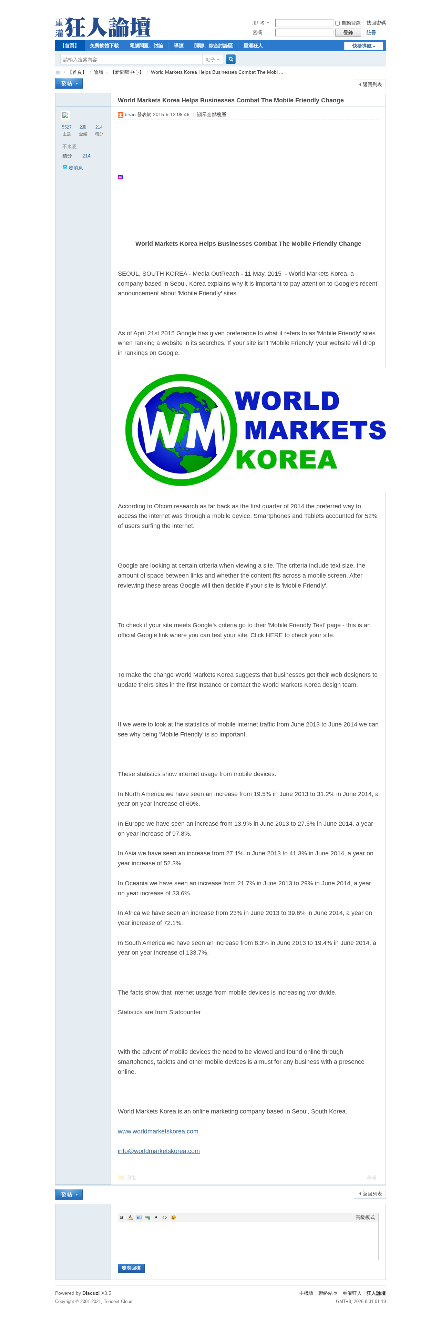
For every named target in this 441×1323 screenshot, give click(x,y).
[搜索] (229, 59)
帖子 (210, 59)
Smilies (173, 1217)
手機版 (306, 1293)
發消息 (76, 168)
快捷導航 (362, 46)
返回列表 (372, 84)
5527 (67, 127)
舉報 (372, 1177)
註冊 (371, 32)
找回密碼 (376, 23)
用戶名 (258, 22)
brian (130, 114)
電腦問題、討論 (146, 45)
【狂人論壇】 (58, 72)
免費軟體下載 (104, 45)
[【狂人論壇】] (103, 35)
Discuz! (91, 1293)
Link (147, 1217)
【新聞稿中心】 (127, 72)
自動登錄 (351, 23)
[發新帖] (69, 83)
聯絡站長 (328, 1293)
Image (138, 1217)
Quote (156, 1217)
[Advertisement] (245, 177)
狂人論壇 (376, 1293)
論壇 (98, 72)
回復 (131, 1177)
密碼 (257, 32)
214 (99, 127)
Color (130, 1217)
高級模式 (365, 1217)
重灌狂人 (253, 45)
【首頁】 (69, 45)
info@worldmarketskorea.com (159, 1151)
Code (164, 1217)
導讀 (179, 45)
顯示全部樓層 (211, 114)
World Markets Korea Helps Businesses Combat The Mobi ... (217, 72)
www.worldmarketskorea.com (158, 1131)
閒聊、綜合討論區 (213, 45)
